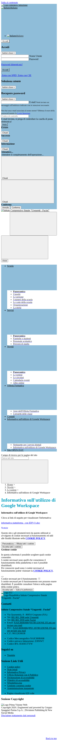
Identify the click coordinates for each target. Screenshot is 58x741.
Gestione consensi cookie (19, 685)
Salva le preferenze (24, 590)
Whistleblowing (14, 683)
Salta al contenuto (9, 2)
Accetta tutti (11, 547)
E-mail (32, 102)
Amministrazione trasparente (20, 688)
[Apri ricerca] (33, 223)
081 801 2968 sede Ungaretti (25, 617)
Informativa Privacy (16, 672)
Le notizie (12, 490)
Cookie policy (13, 667)
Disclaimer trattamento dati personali (18, 715)
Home (10, 484)
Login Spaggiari (23, 113)
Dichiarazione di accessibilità (20, 677)
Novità (10, 487)
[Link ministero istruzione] (14, 5)
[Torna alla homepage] (29, 210)
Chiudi (5, 133)
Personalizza (8, 544)
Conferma (16, 207)
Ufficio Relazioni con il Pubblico (22, 675)
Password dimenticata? (12, 64)
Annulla (5, 207)
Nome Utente (35, 56)
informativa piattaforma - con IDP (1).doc (20, 523)
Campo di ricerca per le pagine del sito (19, 455)
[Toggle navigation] (24, 247)
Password (33, 59)
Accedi (5, 41)
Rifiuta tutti (25, 544)
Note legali (12, 669)
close (4, 261)
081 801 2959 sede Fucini (23, 620)
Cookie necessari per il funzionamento (19, 579)
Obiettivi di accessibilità (18, 680)
